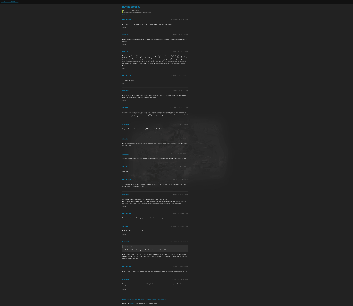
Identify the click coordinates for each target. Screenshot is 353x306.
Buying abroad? (131, 6)
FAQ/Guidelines (140, 299)
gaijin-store (125, 14)
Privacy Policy (162, 299)
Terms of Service (151, 299)
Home (124, 299)
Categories (131, 299)
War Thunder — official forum (9, 2)
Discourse (132, 303)
